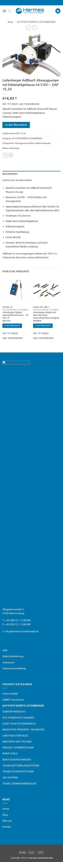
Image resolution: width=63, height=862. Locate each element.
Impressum (8, 662)
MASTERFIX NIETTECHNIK (17, 741)
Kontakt (6, 826)
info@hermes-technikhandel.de (21, 631)
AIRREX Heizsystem (13, 699)
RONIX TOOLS (9, 753)
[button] (4, 11)
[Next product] (28, 27)
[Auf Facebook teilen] (5, 155)
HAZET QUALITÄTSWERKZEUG (19, 723)
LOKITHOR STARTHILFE (15, 735)
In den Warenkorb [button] (12, 325)
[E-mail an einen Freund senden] (10, 155)
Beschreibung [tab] (9, 174)
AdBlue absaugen (43, 143)
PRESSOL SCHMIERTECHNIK (18, 747)
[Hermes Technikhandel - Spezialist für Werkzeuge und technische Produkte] (31, 11)
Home (5, 808)
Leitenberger (14, 148)
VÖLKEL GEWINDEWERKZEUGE (19, 783)
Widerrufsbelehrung (12, 656)
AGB (4, 650)
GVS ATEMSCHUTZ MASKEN (18, 717)
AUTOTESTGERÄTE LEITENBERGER (36, 22)
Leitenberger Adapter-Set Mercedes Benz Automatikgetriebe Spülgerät (46, 315)
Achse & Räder (10, 693)
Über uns (7, 820)
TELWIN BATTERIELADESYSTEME (20, 765)
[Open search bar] (9, 11)
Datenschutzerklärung (14, 668)
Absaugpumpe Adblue (24, 143)
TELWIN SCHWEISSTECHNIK (18, 771)
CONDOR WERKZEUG (13, 711)
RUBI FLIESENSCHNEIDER (16, 759)
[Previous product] (34, 27)
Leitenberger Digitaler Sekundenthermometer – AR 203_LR (15, 315)
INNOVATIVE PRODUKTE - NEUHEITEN (23, 729)
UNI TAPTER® (10, 777)
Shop (10, 22)
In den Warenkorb (16, 124)
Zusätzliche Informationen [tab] (17, 180)
